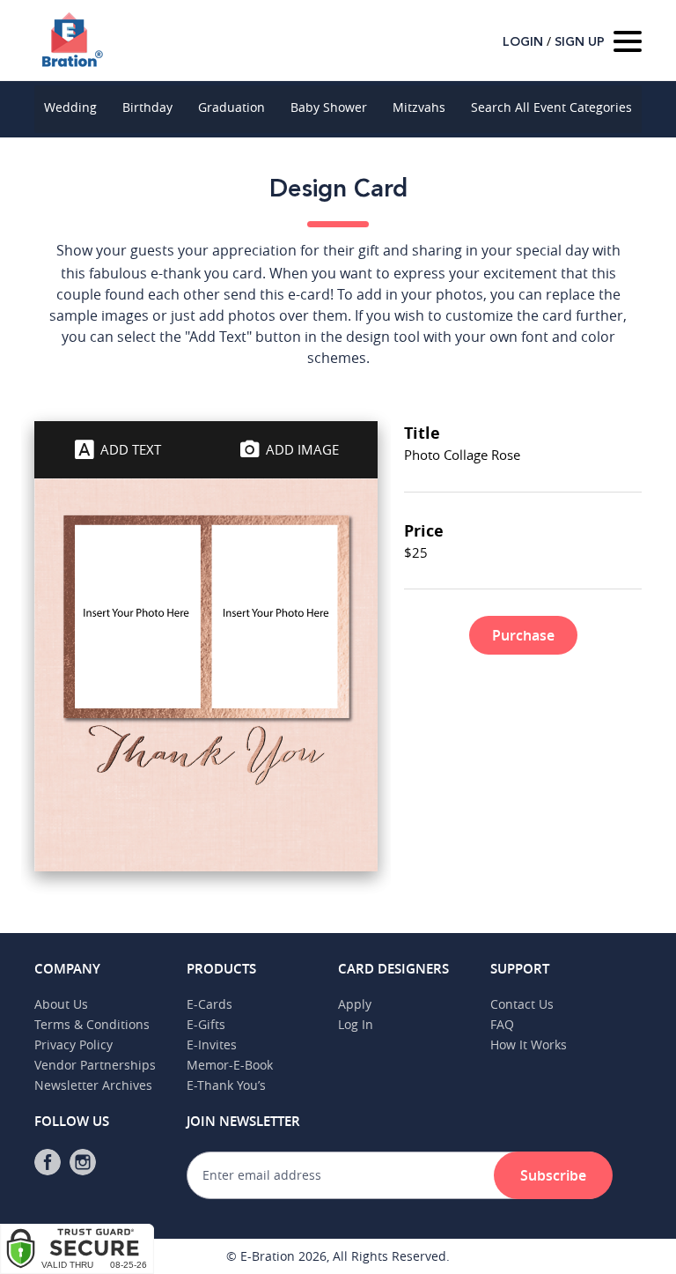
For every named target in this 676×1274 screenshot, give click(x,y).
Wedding (70, 107)
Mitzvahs (419, 107)
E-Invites (212, 1044)
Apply (354, 1004)
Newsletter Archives (93, 1085)
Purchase (523, 635)
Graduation (231, 107)
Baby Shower (328, 107)
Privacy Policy (73, 1044)
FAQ (502, 1024)
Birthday (147, 107)
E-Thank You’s (226, 1085)
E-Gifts (206, 1024)
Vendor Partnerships (95, 1064)
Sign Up (580, 42)
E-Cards (209, 1004)
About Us (61, 1004)
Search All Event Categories (551, 107)
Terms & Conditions (92, 1024)
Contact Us (522, 1004)
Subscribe (553, 1175)
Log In (355, 1024)
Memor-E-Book (230, 1064)
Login (523, 42)
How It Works (528, 1044)
